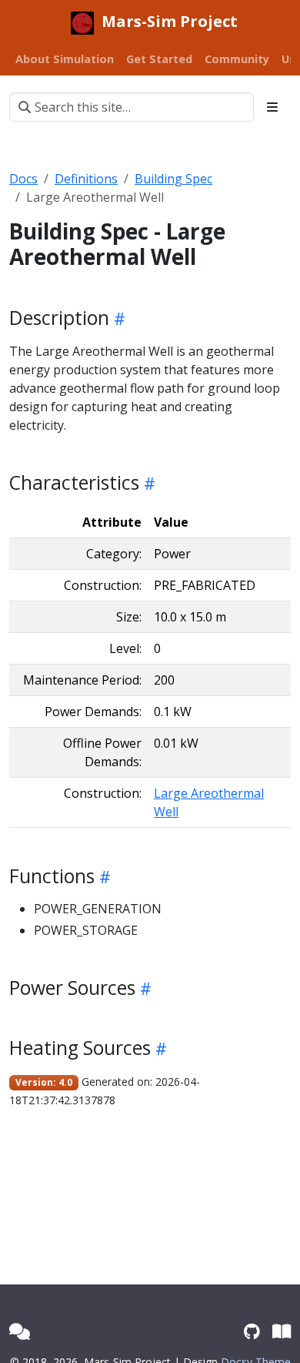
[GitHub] (252, 1331)
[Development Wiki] (281, 1331)
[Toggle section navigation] (272, 107)
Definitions (86, 178)
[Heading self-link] (117, 318)
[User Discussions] (19, 1331)
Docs (23, 178)
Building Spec (173, 178)
